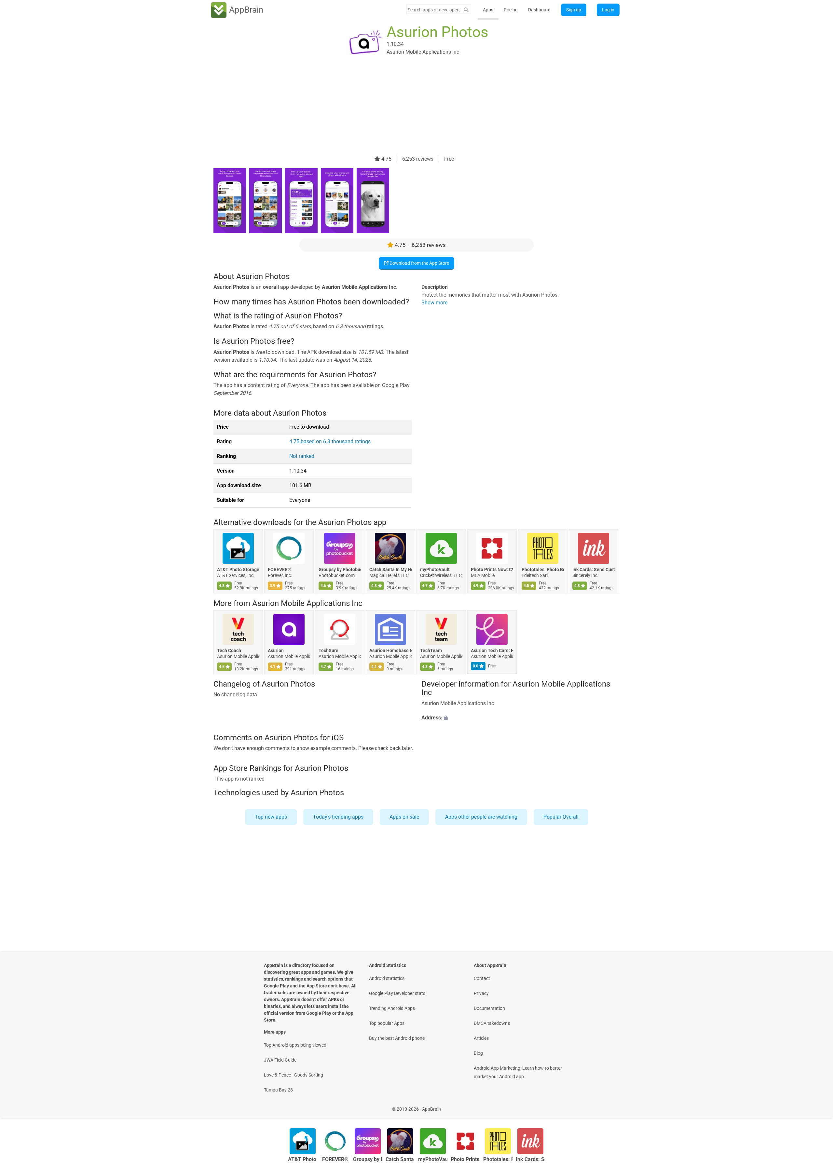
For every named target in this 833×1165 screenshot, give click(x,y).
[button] (520, 718)
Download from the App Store (419, 263)
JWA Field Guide (280, 1060)
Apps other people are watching (481, 817)
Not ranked (301, 456)
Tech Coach (229, 650)
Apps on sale (404, 817)
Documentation (489, 1008)
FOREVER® (279, 569)
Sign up (573, 9)
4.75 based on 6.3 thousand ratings (330, 441)
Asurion (276, 650)
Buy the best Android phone (397, 1038)
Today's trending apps (338, 817)
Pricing (511, 9)
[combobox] (433, 10)
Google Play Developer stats (397, 993)
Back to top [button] (817, 1106)
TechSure (328, 650)
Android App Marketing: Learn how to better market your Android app (518, 1072)
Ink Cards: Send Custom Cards (593, 569)
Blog (478, 1053)
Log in (608, 9)
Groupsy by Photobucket (340, 569)
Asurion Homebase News (390, 650)
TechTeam (431, 650)
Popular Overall (561, 817)
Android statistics (386, 978)
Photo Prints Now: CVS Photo (492, 569)
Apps (488, 9)
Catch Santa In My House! (390, 569)
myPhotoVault (435, 569)
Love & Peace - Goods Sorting (293, 1075)
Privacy (481, 993)
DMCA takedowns (492, 1023)
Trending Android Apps (392, 1008)
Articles (481, 1038)
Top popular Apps (386, 1023)
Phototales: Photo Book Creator (543, 569)
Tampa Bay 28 (278, 1089)
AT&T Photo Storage (238, 569)
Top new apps (271, 817)
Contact (482, 978)
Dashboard (539, 9)
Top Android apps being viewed (295, 1045)
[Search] (466, 10)
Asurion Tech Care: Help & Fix (492, 650)
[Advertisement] (408, 109)
